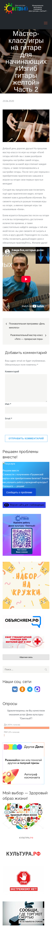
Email (8, 418)
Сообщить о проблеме (19, 492)
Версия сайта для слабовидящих (26, 504)
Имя (8, 404)
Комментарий (12, 371)
